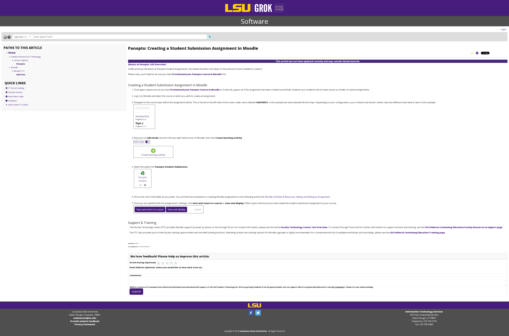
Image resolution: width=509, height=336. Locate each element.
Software (254, 21)
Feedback (12, 100)
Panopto (20, 63)
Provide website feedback (84, 321)
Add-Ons (20, 74)
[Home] (5, 37)
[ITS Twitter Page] (258, 312)
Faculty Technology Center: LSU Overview (304, 227)
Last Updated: (132, 247)
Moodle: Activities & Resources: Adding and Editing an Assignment (297, 196)
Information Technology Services (424, 311)
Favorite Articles (15, 92)
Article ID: (131, 243)
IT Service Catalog (16, 88)
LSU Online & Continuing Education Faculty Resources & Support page (463, 227)
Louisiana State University (253, 331)
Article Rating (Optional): (143, 262)
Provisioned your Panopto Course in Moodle (196, 74)
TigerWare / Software (23, 36)
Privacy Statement (84, 324)
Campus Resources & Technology (26, 56)
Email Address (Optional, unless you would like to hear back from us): (166, 267)
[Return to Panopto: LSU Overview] (147, 64)
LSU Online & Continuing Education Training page (417, 232)
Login (503, 29)
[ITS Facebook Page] (251, 312)
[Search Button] (210, 36)
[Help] (9, 37)
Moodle (14, 67)
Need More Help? (16, 96)
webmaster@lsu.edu (84, 318)
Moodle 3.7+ (19, 71)
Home (12, 52)
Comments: (135, 275)
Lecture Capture (21, 60)
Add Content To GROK (18, 104)
